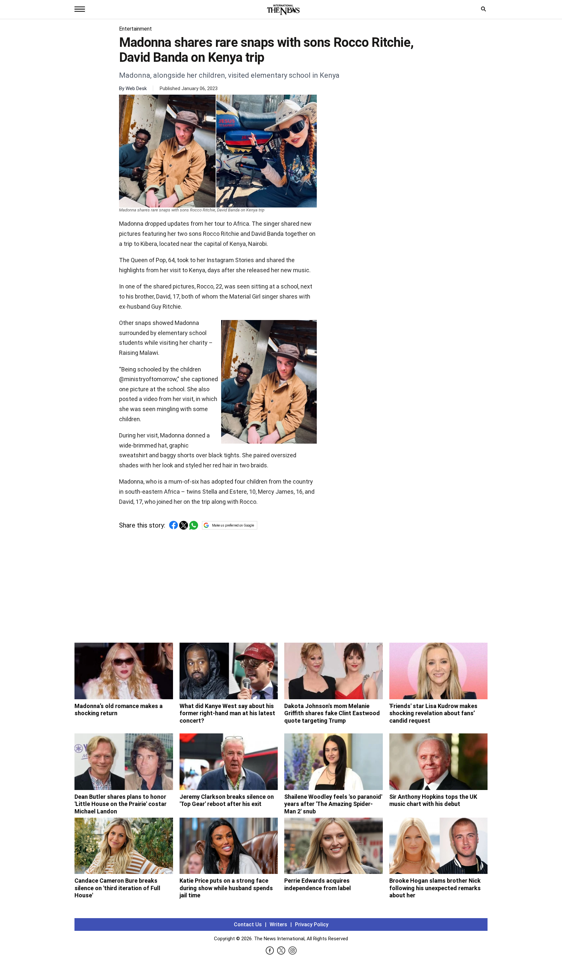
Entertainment (135, 29)
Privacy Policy (311, 924)
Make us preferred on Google (233, 525)
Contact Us (248, 924)
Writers (278, 924)
